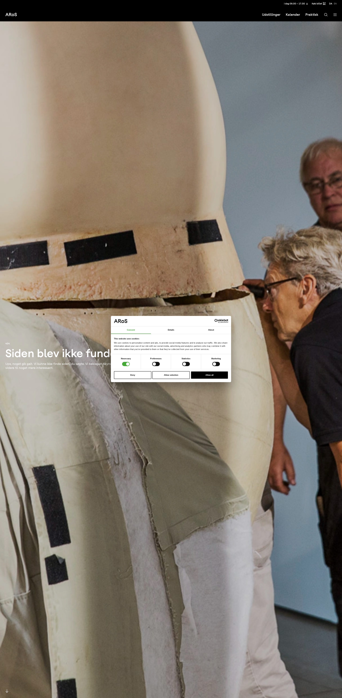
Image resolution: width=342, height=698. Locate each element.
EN (335, 3)
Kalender (293, 15)
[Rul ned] (7, 691)
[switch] (156, 364)
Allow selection (171, 375)
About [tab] (211, 330)
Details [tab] (171, 330)
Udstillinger (271, 15)
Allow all (209, 375)
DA (330, 3)
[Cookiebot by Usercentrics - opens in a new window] (216, 321)
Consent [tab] (131, 330)
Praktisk (311, 15)
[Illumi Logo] (11, 14)
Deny (132, 375)
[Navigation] (335, 14)
